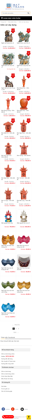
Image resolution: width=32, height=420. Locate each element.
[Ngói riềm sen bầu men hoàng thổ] (8, 239)
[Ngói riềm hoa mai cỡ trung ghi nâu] (8, 262)
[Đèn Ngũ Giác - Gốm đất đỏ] (8, 172)
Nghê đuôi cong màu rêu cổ (23, 66)
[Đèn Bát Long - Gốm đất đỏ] (24, 194)
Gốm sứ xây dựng (24, 22)
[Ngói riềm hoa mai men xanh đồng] (8, 284)
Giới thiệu (3, 386)
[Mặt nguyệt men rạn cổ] (24, 217)
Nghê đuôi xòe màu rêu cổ (7, 66)
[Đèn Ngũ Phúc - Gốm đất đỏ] (24, 127)
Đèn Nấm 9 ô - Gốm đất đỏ (7, 133)
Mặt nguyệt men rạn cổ (23, 223)
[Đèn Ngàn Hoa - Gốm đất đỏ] (24, 104)
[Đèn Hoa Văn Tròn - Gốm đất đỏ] (8, 149)
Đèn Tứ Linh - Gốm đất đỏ (23, 178)
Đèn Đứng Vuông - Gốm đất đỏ (7, 111)
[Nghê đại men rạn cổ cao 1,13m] (8, 82)
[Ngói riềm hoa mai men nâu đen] (24, 262)
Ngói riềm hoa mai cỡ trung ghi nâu (7, 268)
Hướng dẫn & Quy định (7, 363)
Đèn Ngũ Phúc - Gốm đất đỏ (24, 133)
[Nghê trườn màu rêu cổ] (24, 37)
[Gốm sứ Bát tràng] (15, 6)
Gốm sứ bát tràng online (7, 354)
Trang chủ (3, 22)
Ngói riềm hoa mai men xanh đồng (7, 291)
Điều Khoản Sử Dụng (7, 378)
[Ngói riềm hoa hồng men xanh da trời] (8, 307)
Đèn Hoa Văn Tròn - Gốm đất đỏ (6, 156)
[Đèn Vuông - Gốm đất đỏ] (24, 149)
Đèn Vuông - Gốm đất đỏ (23, 155)
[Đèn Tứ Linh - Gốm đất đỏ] (24, 172)
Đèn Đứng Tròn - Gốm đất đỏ (23, 88)
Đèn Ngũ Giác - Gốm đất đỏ (8, 178)
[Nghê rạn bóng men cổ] (8, 37)
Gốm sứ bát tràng (6, 371)
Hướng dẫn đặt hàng (7, 358)
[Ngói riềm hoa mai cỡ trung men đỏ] (24, 239)
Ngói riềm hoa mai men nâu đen (23, 268)
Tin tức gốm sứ (5, 388)
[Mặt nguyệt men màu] (8, 217)
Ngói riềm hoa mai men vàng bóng (23, 291)
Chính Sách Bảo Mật (6, 376)
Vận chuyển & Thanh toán (8, 361)
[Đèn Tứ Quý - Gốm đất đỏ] (8, 194)
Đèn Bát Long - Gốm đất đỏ (23, 201)
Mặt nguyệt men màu (7, 223)
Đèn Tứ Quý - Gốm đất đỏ (7, 201)
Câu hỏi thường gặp (6, 391)
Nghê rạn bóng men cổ (7, 43)
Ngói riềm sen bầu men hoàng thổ (7, 246)
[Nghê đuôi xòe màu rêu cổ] (8, 59)
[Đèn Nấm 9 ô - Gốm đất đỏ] (8, 127)
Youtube (26, 409)
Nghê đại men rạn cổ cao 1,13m (8, 88)
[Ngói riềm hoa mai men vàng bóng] (24, 284)
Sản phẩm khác (12, 22)
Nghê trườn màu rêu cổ (23, 43)
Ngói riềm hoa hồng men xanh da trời (8, 313)
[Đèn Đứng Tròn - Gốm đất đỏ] (24, 82)
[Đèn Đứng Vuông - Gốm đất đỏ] (8, 104)
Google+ (16, 409)
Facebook (7, 409)
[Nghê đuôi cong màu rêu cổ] (24, 59)
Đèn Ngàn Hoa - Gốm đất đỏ (23, 111)
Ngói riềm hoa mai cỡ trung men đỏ (23, 246)
